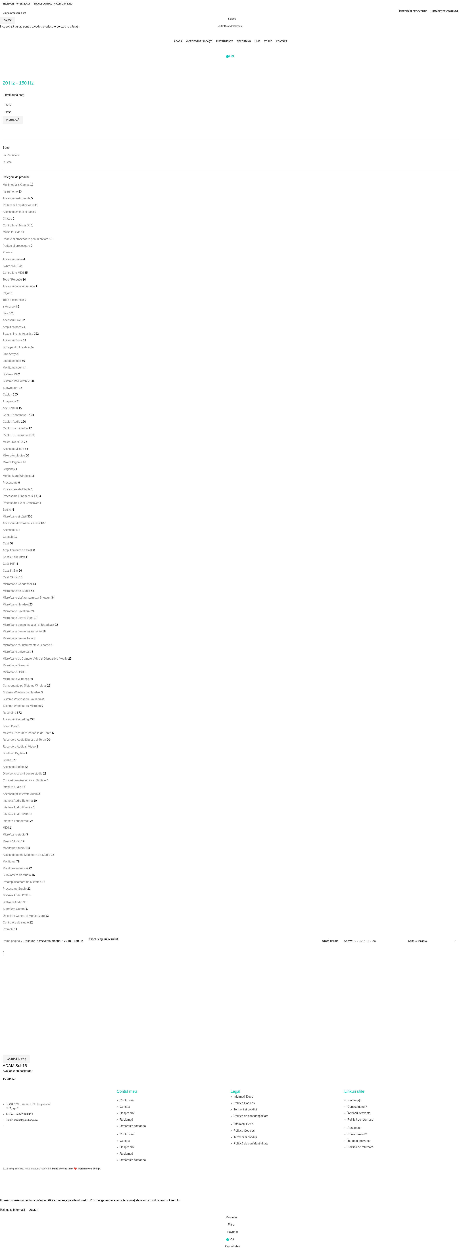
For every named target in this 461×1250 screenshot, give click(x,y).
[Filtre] (4, 1193)
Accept (34, 1210)
